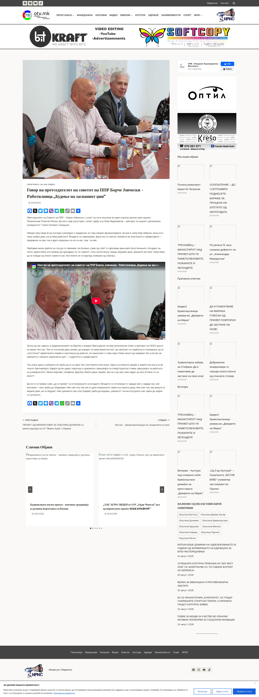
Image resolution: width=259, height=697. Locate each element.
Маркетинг (212, 3)
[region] (129, 689)
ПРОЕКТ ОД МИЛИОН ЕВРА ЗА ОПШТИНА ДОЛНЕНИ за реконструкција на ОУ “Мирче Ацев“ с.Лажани (53, 424)
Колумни (101, 15)
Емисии (125, 652)
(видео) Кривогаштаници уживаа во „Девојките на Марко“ (190, 313)
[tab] (90, 528)
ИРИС (185, 652)
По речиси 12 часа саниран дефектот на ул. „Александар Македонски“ (223, 251)
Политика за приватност (64, 693)
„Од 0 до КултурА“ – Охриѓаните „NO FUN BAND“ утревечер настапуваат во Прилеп (222, 480)
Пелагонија (33, 184)
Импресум (54, 669)
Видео (114, 15)
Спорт (187, 15)
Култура (140, 15)
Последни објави (188, 157)
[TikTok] (40, 3)
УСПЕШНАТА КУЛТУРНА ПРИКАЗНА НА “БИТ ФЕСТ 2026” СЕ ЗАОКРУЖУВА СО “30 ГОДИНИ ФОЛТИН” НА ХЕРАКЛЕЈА (205, 554)
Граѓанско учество (189, 278)
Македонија (85, 15)
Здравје (153, 15)
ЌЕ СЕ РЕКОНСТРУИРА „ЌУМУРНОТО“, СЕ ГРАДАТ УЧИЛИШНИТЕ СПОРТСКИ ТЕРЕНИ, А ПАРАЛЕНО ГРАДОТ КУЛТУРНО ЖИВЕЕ (205, 588)
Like (229, 64)
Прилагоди (202, 691)
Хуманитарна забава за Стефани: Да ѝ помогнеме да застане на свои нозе (191, 369)
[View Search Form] (233, 3)
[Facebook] (25, 3)
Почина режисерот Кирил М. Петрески (189, 187)
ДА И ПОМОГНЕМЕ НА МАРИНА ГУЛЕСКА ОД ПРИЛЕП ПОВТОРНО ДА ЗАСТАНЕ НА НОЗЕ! (223, 318)
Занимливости (171, 15)
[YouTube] (35, 3)
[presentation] (59, 475)
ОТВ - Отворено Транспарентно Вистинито (203, 65)
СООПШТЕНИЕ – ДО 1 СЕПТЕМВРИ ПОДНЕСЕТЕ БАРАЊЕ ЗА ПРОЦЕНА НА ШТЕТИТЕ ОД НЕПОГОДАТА (222, 198)
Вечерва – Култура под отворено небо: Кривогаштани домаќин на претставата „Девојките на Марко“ (190, 482)
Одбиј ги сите (222, 691)
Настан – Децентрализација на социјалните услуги (142, 422)
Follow (229, 69)
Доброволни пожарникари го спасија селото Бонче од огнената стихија (223, 369)
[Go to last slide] (30, 489)
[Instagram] (30, 3)
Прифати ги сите (244, 691)
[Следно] (162, 489)
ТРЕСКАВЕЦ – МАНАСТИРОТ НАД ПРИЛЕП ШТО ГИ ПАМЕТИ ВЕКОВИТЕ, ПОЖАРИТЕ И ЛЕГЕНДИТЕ (191, 256)
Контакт (225, 3)
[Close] (256, 683)
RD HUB (44, 184)
